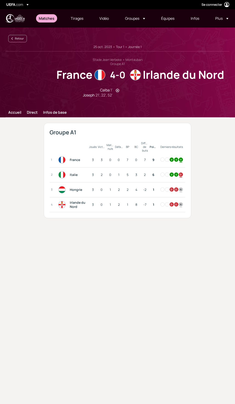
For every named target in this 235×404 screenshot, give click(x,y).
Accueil (14, 112)
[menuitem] (49, 18)
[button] (135, 18)
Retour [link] (19, 38)
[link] (46, 18)
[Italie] (62, 174)
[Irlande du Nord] (62, 204)
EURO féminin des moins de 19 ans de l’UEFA (15, 18)
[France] (62, 160)
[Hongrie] (62, 189)
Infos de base (55, 112)
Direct (32, 112)
